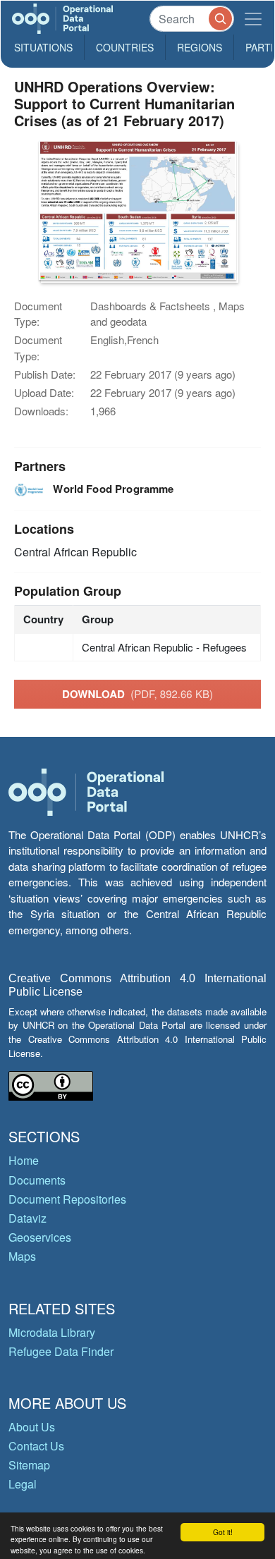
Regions (199, 47)
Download (137, 694)
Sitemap (29, 1465)
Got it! (223, 1532)
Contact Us (36, 1446)
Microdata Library (51, 1332)
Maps (22, 1256)
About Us (31, 1427)
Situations (43, 47)
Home (23, 1160)
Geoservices (39, 1237)
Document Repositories (67, 1199)
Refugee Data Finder (61, 1351)
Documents (37, 1180)
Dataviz (27, 1218)
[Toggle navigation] (253, 19)
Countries (125, 47)
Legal (22, 1484)
